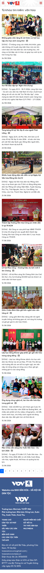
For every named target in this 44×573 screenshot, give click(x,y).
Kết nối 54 (27, 523)
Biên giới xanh (8, 534)
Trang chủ (6, 520)
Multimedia (28, 529)
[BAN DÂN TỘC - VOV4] (13, 3)
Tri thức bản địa (30, 526)
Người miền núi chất (32, 520)
